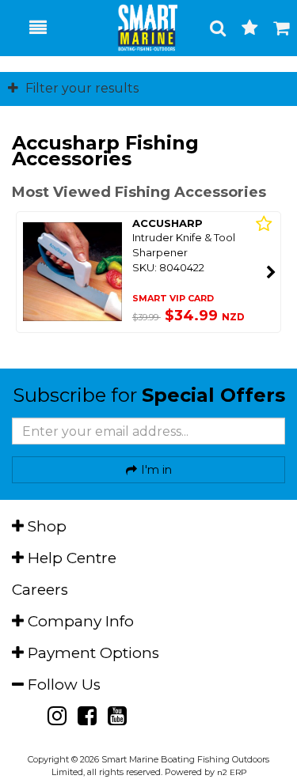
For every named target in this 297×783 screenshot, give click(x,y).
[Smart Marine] (139, 27)
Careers (40, 590)
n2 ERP (231, 772)
